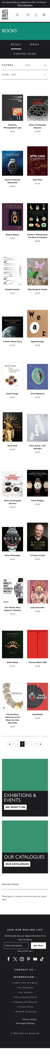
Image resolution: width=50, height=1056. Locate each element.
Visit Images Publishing (25, 1023)
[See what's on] (25, 787)
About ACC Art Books (26, 983)
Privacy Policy (26, 1007)
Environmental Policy (26, 997)
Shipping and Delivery (26, 1002)
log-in (10, 896)
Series (34, 44)
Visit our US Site (29, 1019)
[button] (28, 15)
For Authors (26, 992)
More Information (25, 5)
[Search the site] (17, 15)
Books (16, 44)
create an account (22, 896)
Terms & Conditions (26, 1011)
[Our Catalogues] (25, 847)
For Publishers (26, 987)
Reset (28, 65)
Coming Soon (25, 53)
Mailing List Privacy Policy (25, 951)
